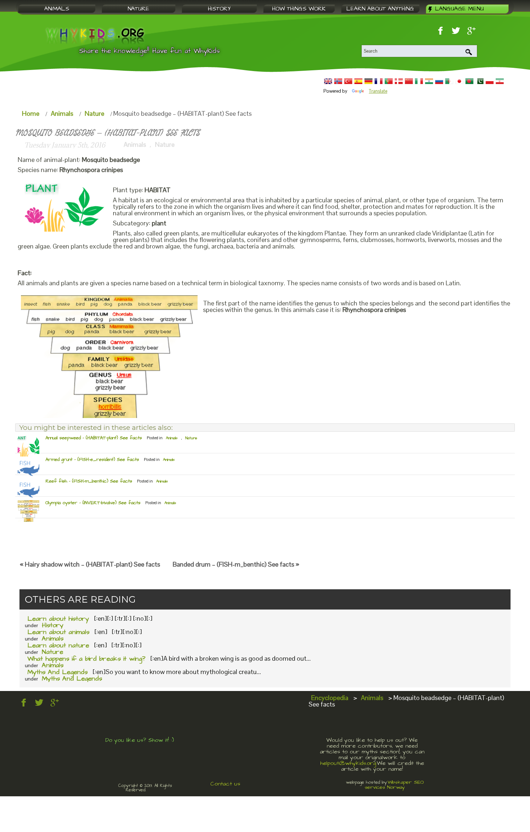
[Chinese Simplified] (409, 81)
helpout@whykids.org (348, 763)
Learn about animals (58, 632)
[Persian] (500, 81)
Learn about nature (58, 645)
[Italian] (419, 81)
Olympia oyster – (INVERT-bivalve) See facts (93, 502)
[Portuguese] (389, 81)
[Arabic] (449, 81)
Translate (378, 91)
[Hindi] (429, 81)
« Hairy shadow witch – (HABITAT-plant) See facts (90, 564)
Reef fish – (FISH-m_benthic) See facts (88, 481)
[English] (328, 81)
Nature (94, 113)
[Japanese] (459, 81)
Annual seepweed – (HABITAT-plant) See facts (93, 438)
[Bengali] (469, 81)
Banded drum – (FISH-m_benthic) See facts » (236, 564)
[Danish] (399, 81)
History (52, 625)
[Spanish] (358, 81)
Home (30, 113)
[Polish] (490, 81)
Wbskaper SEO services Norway (394, 785)
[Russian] (439, 81)
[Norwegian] (338, 81)
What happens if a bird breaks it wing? (86, 658)
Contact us (225, 784)
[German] (368, 81)
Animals (62, 113)
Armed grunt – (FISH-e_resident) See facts (92, 459)
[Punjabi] (479, 81)
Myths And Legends (57, 672)
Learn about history (58, 618)
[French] (379, 81)
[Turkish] (348, 81)
